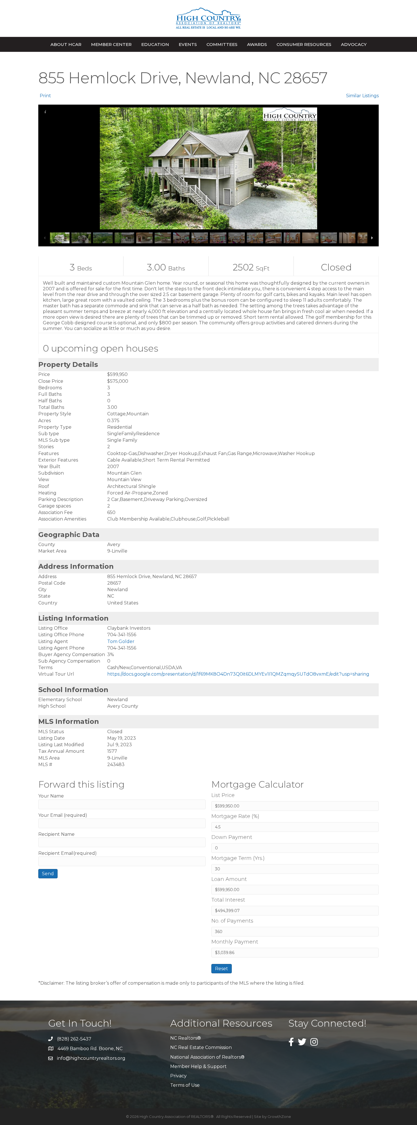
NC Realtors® (185, 1038)
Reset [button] (221, 968)
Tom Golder (120, 641)
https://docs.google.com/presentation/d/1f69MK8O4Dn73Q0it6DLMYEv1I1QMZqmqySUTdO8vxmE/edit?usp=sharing (238, 674)
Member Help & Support (198, 1066)
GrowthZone (279, 1116)
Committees (222, 44)
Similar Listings (362, 95)
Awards (257, 44)
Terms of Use (185, 1085)
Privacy (178, 1076)
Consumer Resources (304, 44)
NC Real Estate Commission (201, 1047)
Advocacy (354, 44)
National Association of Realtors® (207, 1057)
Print (45, 95)
